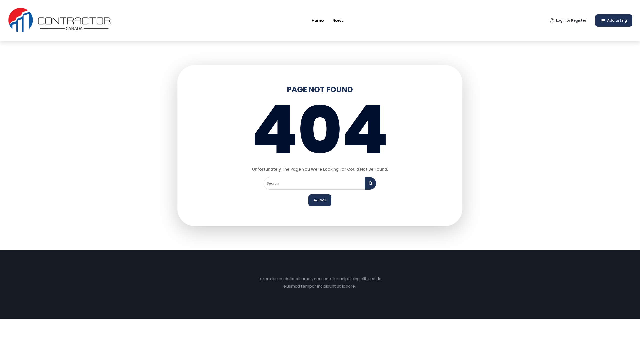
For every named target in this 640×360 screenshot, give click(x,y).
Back (321, 200)
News (338, 21)
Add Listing (616, 20)
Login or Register (571, 20)
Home (318, 21)
